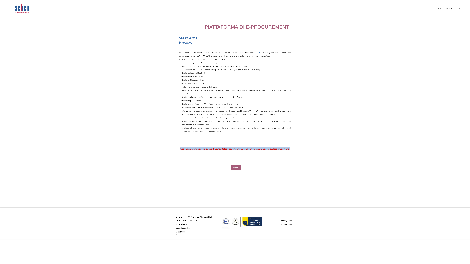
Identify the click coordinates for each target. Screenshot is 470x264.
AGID (259, 52)
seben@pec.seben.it (184, 228)
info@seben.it (181, 224)
